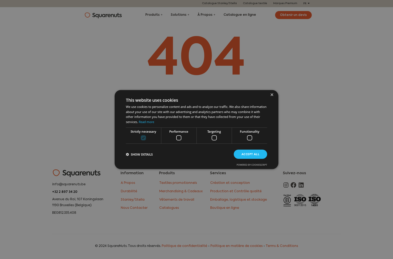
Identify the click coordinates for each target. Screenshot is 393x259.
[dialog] (196, 129)
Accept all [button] (250, 154)
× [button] (271, 94)
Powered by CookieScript (252, 164)
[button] (139, 154)
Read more (146, 122)
